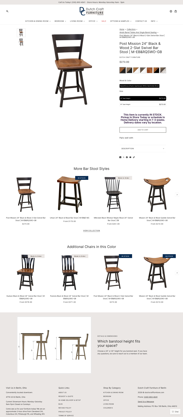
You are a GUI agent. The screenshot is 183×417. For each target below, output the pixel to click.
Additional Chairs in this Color (91, 247)
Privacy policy (65, 412)
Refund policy (65, 408)
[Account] (171, 11)
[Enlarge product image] (72, 70)
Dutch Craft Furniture (130, 57)
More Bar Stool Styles (91, 169)
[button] (133, 157)
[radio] (123, 70)
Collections (131, 29)
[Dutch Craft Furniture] (92, 11)
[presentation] (164, 72)
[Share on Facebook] (120, 157)
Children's (108, 408)
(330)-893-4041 (151, 397)
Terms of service (66, 416)
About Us (62, 392)
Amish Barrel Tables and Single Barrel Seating (138, 32)
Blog (61, 404)
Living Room (108, 404)
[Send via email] (130, 157)
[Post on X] (123, 157)
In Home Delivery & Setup (70, 400)
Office (106, 400)
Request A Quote (66, 396)
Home (122, 29)
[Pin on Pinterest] (126, 157)
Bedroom (107, 396)
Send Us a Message (146, 401)
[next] (177, 195)
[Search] (7, 11)
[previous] (6, 177)
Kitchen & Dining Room (113, 392)
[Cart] (175, 11)
